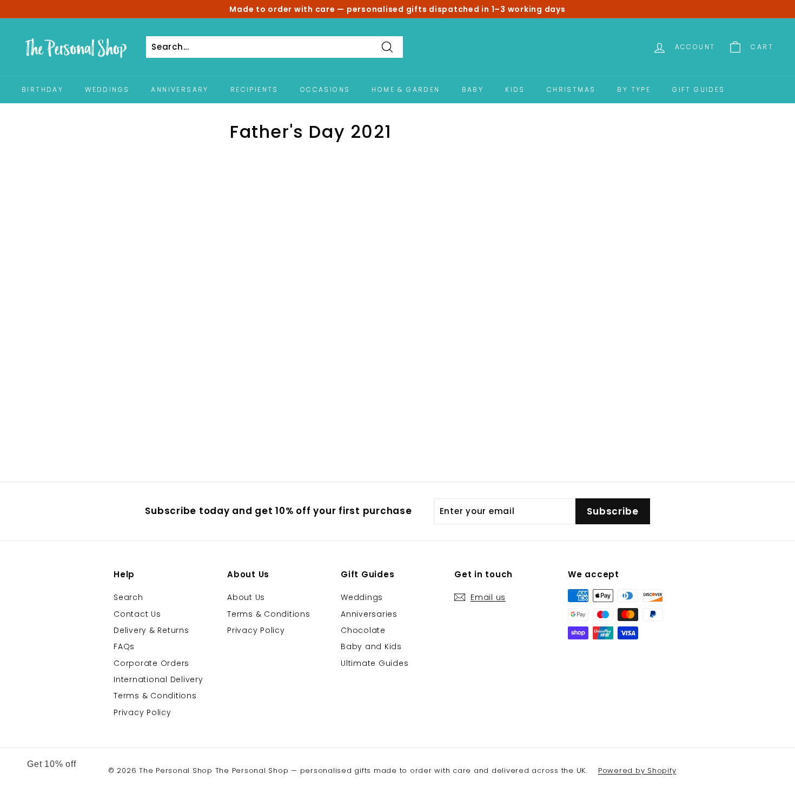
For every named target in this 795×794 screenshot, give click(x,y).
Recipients (254, 89)
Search (128, 597)
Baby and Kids (371, 646)
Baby (473, 89)
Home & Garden (406, 89)
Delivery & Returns (151, 630)
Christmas (571, 89)
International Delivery (158, 679)
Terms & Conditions (155, 695)
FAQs (124, 646)
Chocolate (363, 630)
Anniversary (179, 89)
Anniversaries (369, 614)
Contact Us (137, 614)
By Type (634, 89)
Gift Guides (698, 89)
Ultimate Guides (374, 663)
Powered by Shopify (637, 770)
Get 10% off (51, 764)
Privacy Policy (142, 712)
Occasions (325, 89)
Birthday (42, 89)
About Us (246, 597)
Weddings (107, 89)
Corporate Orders (151, 663)
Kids (515, 89)
